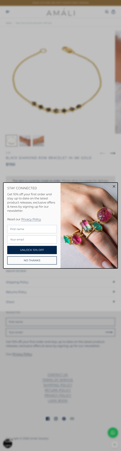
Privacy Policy (31, 219)
